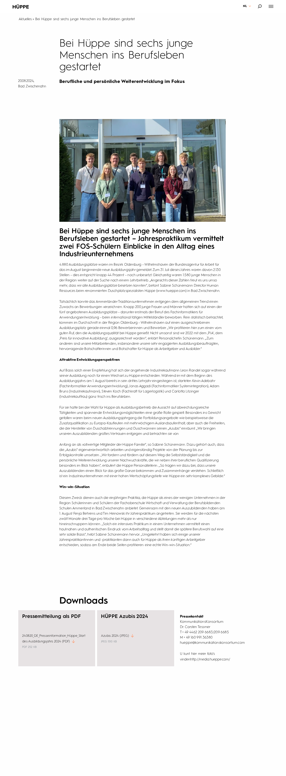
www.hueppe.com (171, 291)
